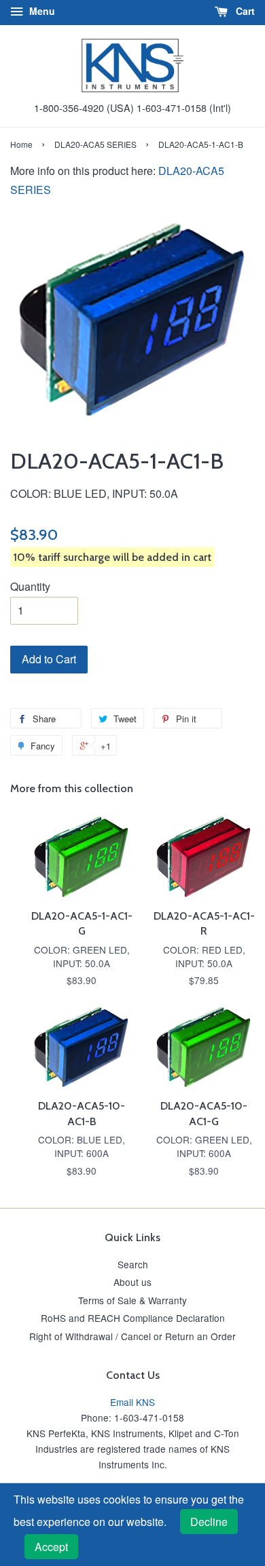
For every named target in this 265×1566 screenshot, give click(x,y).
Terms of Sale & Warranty (132, 1300)
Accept (51, 1546)
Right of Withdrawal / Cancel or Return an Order (132, 1336)
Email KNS (132, 1402)
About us (132, 1282)
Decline (209, 1521)
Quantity (30, 586)
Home (21, 144)
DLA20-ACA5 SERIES (95, 144)
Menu (40, 11)
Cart (244, 11)
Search (133, 1264)
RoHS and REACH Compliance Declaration (133, 1318)
